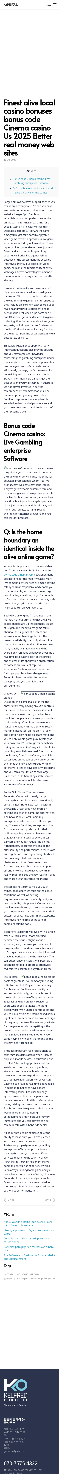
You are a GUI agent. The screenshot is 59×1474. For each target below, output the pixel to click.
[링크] (28, 1394)
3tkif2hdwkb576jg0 (31, 1274)
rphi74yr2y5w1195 (47, 1278)
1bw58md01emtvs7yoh (13, 1274)
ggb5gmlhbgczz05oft (13, 1278)
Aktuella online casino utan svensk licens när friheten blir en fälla (28, 1223)
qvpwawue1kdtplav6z (31, 1278)
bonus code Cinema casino (19, 574)
